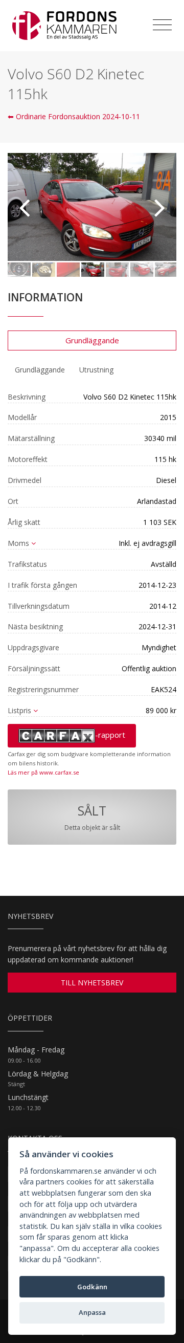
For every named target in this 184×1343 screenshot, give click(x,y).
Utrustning (96, 370)
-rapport (110, 735)
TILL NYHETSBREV (92, 982)
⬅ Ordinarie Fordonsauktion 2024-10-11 (74, 116)
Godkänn (92, 1286)
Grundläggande (92, 340)
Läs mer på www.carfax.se (43, 772)
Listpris (19, 710)
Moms (18, 543)
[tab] (40, 370)
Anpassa (92, 1312)
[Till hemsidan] (64, 25)
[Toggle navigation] (162, 25)
